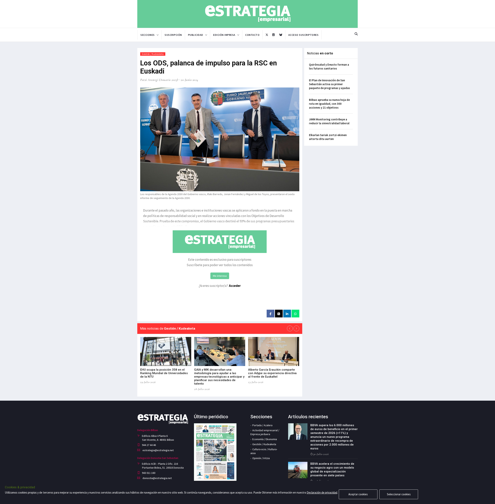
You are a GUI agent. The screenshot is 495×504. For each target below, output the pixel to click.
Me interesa (220, 276)
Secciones (147, 35)
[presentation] (290, 328)
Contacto (252, 35)
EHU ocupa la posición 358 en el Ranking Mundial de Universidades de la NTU (164, 373)
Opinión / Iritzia (261, 458)
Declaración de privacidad (322, 492)
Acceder (235, 286)
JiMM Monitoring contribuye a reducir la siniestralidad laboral (329, 121)
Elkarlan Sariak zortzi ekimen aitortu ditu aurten (328, 137)
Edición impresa (224, 35)
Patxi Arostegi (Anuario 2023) (159, 80)
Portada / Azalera (262, 425)
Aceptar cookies (358, 494)
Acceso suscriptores (303, 35)
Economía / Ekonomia (264, 439)
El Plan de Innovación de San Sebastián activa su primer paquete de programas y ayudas (329, 84)
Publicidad (195, 35)
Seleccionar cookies (399, 494)
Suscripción (173, 35)
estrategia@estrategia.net (158, 450)
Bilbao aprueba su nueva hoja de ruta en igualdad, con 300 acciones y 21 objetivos (329, 103)
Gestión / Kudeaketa (153, 53)
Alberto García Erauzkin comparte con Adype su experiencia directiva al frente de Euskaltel (272, 373)
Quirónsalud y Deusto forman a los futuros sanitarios (329, 66)
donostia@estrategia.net (157, 478)
